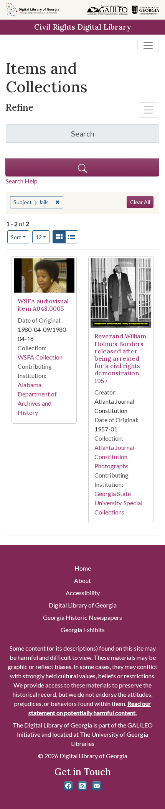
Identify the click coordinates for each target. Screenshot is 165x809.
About (82, 580)
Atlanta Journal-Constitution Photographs (115, 456)
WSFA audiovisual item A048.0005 (43, 304)
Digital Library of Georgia (83, 605)
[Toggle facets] (148, 110)
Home (82, 568)
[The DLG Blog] (82, 786)
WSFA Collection (40, 357)
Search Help (22, 181)
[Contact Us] (96, 786)
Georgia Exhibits (83, 629)
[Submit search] (82, 167)
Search (115, 135)
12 (43, 236)
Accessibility (83, 592)
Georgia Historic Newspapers (82, 617)
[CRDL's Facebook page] (68, 786)
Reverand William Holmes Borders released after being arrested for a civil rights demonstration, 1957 (120, 358)
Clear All (140, 202)
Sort (16, 237)
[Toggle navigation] (148, 45)
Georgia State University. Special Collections (118, 503)
